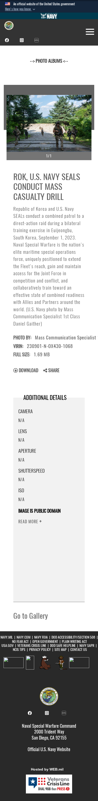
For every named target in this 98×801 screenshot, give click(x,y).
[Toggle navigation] (90, 32)
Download (28, 370)
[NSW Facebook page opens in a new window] (7, 40)
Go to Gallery (30, 616)
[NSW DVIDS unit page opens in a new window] (36, 40)
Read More (28, 521)
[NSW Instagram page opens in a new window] (22, 40)
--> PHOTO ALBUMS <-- (49, 61)
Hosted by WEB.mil (47, 769)
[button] (20, 9)
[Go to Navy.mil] (49, 16)
